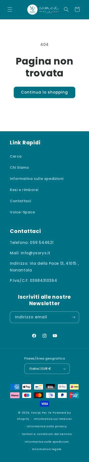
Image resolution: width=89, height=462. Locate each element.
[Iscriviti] (73, 317)
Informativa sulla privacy (47, 426)
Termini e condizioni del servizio (47, 434)
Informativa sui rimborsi (53, 419)
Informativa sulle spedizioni (37, 178)
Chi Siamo (19, 167)
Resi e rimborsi (24, 189)
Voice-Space (22, 212)
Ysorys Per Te (41, 413)
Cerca (16, 156)
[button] (9, 9)
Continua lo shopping (44, 92)
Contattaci (20, 200)
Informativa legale (47, 449)
